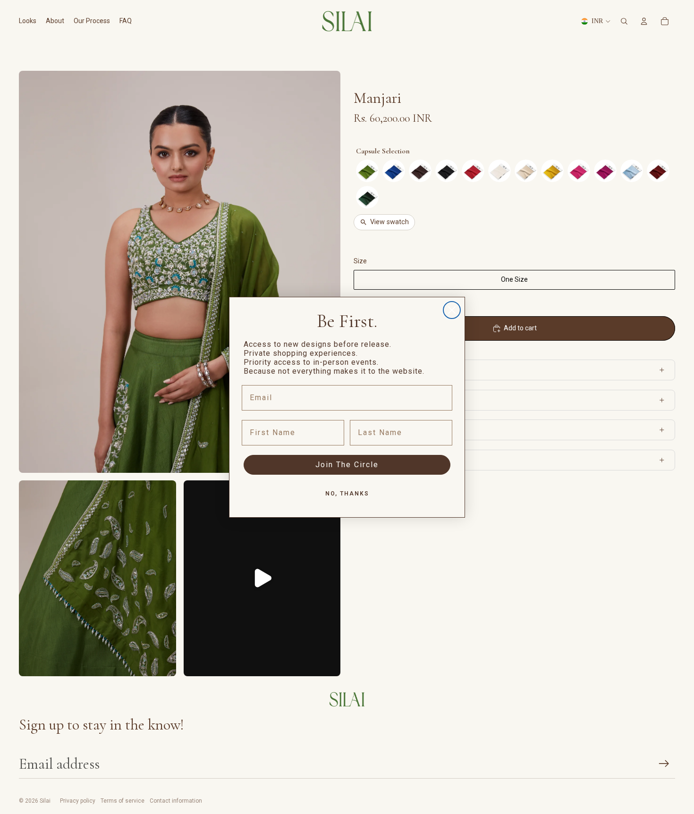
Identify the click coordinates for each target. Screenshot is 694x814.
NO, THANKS (347, 493)
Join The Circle (347, 464)
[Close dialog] (451, 310)
